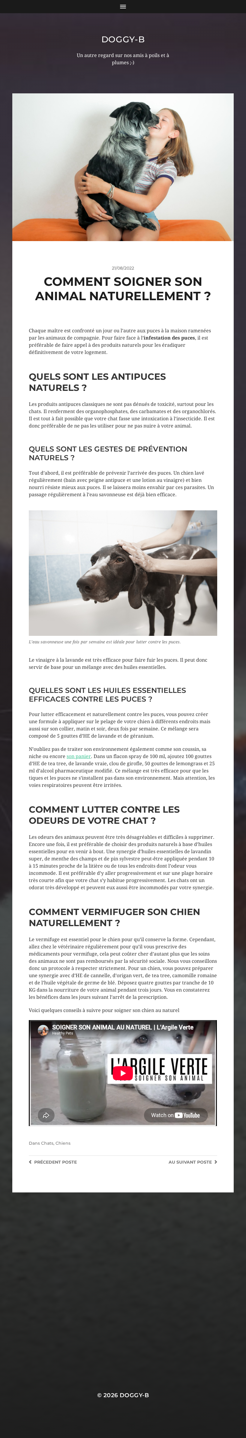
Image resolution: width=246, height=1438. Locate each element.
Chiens (63, 1143)
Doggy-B (123, 39)
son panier (79, 756)
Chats (47, 1143)
